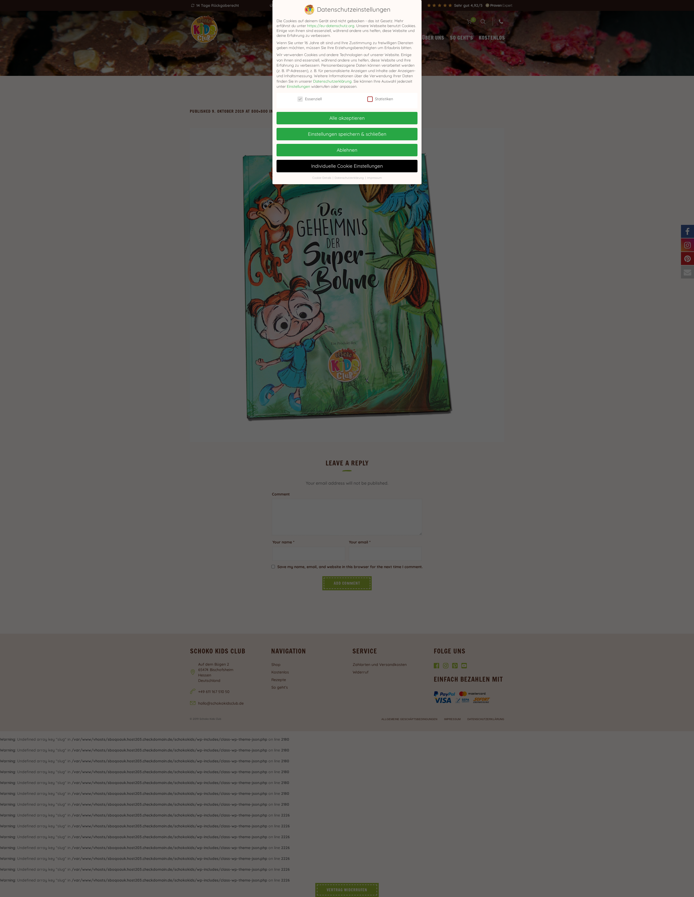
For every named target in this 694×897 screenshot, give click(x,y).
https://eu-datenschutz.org (330, 25)
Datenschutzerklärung (332, 81)
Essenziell (313, 98)
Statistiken (384, 98)
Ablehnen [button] (347, 150)
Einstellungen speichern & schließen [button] (347, 134)
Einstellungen (298, 86)
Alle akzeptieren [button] (347, 118)
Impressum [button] (374, 178)
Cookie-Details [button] (322, 178)
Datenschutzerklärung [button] (350, 178)
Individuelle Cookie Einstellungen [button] (347, 166)
